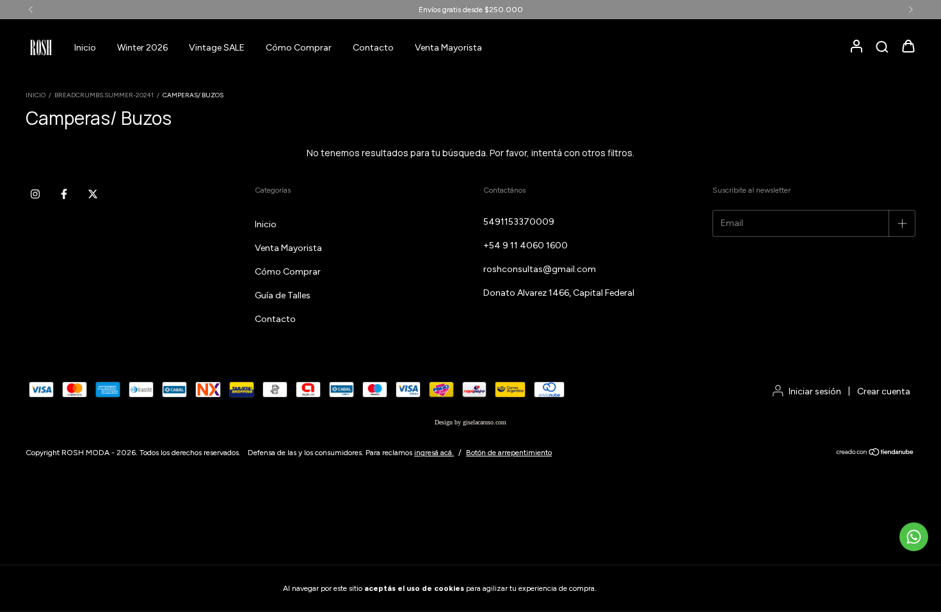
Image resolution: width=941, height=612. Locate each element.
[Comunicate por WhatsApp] (913, 536)
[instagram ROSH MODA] (35, 194)
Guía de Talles (282, 295)
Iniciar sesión (815, 391)
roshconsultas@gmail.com (539, 269)
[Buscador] (882, 47)
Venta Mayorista (448, 47)
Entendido (633, 588)
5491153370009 (518, 221)
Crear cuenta (883, 391)
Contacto (373, 47)
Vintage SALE (217, 47)
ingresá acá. (434, 452)
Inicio (85, 47)
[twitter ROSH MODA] (92, 194)
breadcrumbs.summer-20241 (104, 95)
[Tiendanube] (875, 453)
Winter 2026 (142, 47)
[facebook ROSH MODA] (64, 194)
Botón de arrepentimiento (509, 452)
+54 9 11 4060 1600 (525, 245)
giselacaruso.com (484, 422)
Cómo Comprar (299, 47)
